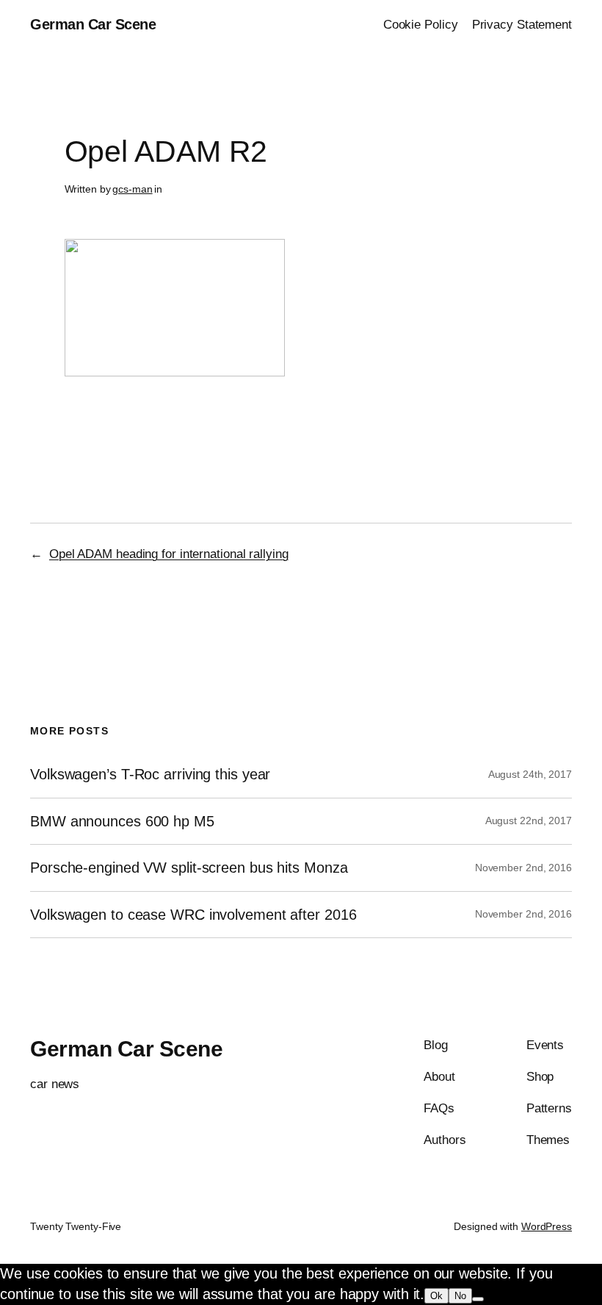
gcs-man (132, 189)
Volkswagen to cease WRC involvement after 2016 (193, 915)
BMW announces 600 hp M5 (122, 821)
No (460, 1295)
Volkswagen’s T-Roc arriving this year (150, 774)
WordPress (546, 1226)
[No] (478, 1299)
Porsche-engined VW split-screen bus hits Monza (188, 867)
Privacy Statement (522, 25)
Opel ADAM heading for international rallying (169, 554)
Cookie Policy (420, 25)
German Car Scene (93, 24)
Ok (436, 1295)
